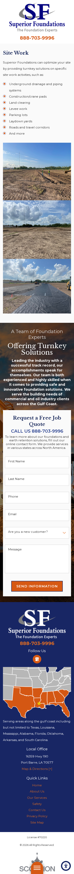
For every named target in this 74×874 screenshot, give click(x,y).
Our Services (37, 798)
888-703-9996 (37, 38)
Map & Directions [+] (37, 769)
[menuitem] (37, 785)
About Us (37, 791)
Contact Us (37, 810)
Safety (37, 804)
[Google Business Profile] (37, 659)
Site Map (37, 822)
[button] (66, 866)
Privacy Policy (37, 816)
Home (37, 785)
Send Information (37, 586)
